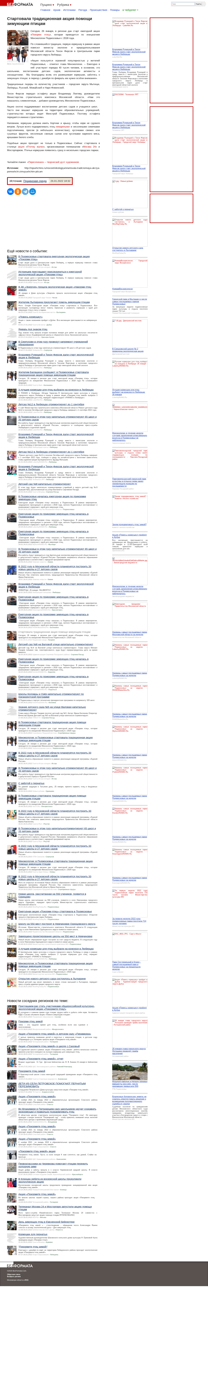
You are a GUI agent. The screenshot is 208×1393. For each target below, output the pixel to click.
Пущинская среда (35, 181)
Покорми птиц (41, 34)
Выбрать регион (14, 1277)
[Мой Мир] (32, 191)
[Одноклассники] (17, 191)
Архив (56, 10)
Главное (45, 10)
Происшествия (98, 10)
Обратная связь (13, 1274)
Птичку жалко (35, 146)
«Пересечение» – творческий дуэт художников (53, 162)
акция (21, 146)
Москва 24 (89, 146)
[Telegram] (25, 191)
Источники (69, 10)
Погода (82, 10)
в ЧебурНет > (130, 10)
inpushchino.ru (18, 64)
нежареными (63, 126)
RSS (26, 1280)
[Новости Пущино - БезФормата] (17, 3)
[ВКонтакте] (10, 191)
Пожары (115, 10)
